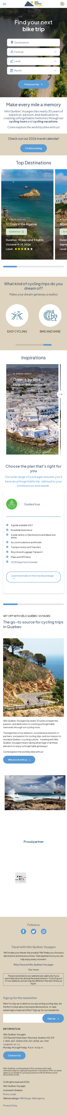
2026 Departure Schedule (24, 562)
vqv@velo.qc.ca (11, 1044)
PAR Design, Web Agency (32, 1098)
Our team (33, 969)
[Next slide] (61, 394)
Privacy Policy (10, 1105)
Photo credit (9, 1094)
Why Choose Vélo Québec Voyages (33, 964)
